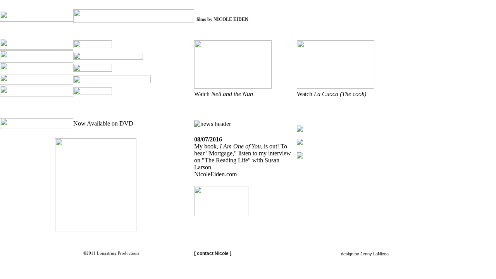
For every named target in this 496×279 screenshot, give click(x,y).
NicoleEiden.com (215, 174)
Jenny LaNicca (374, 253)
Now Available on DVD (103, 123)
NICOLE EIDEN (231, 19)
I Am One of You (240, 146)
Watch (223, 94)
